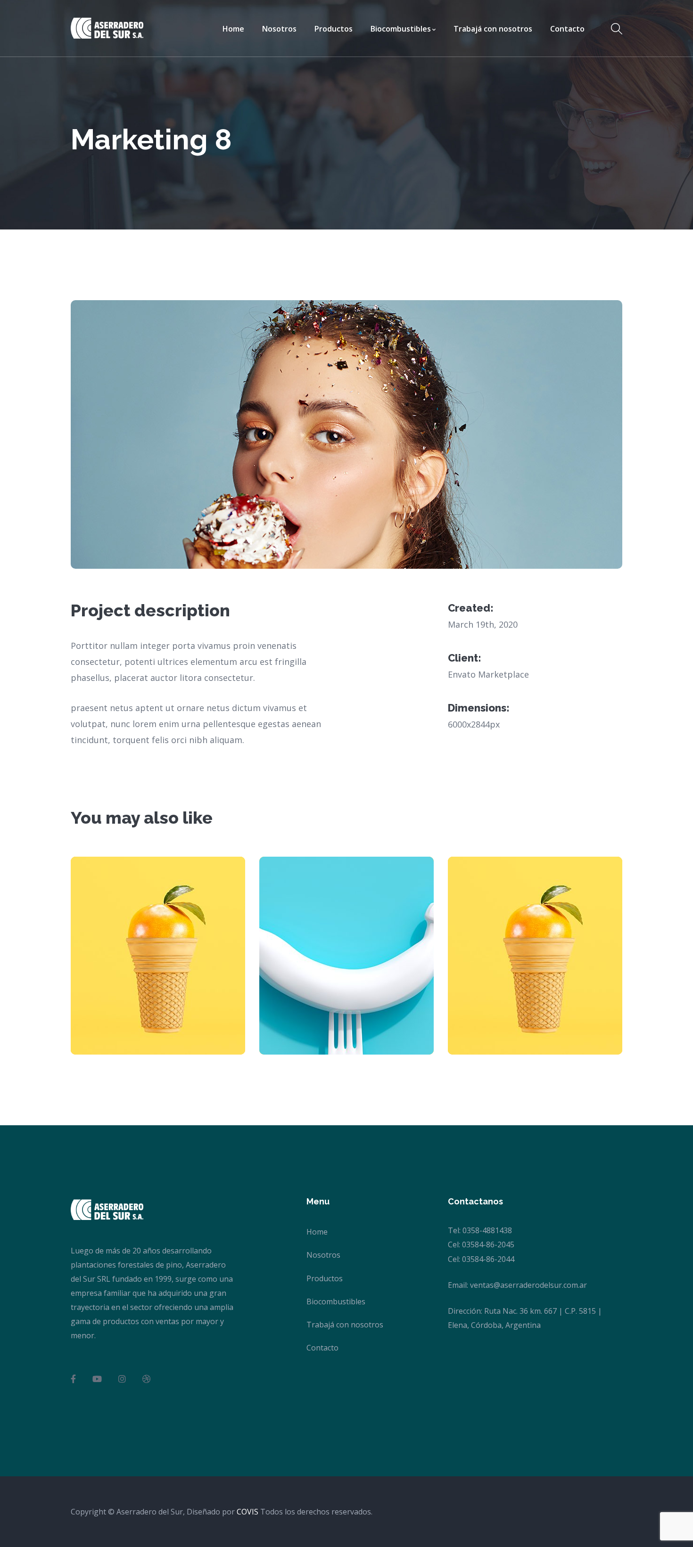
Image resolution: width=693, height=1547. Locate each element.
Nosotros (323, 1255)
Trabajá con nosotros (344, 1324)
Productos (324, 1278)
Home (317, 1232)
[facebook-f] (73, 1379)
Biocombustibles (335, 1301)
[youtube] (97, 1379)
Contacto (322, 1347)
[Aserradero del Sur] (107, 27)
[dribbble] (146, 1379)
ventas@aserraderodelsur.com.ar (528, 1285)
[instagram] (122, 1379)
